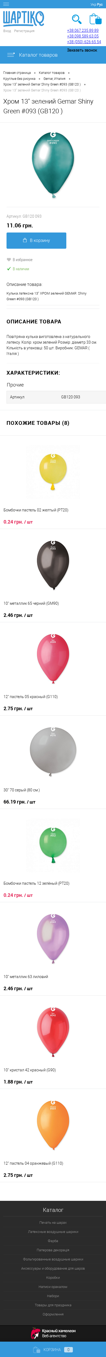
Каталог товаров (38, 55)
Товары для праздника (53, 1305)
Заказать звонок (82, 50)
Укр (93, 4)
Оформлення (53, 1314)
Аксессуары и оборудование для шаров (53, 1268)
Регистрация (24, 31)
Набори (53, 1296)
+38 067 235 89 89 (83, 30)
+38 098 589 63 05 (83, 36)
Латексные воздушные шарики (53, 1232)
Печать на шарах (53, 1223)
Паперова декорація (53, 1250)
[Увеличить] (53, 165)
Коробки (53, 1278)
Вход (7, 31)
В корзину (40, 240)
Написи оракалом (53, 1287)
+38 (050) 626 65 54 (84, 42)
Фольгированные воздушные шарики (53, 1259)
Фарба (53, 1241)
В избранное (23, 259)
